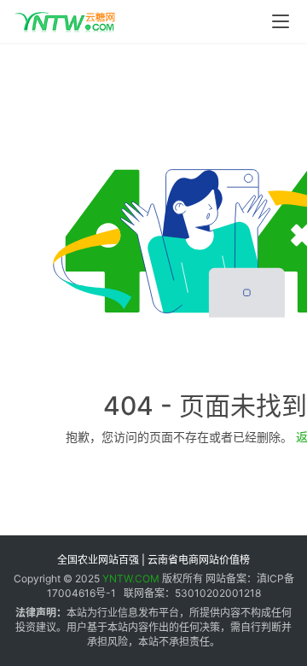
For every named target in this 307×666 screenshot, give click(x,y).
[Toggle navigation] (280, 21)
